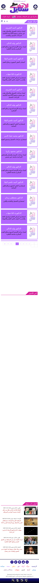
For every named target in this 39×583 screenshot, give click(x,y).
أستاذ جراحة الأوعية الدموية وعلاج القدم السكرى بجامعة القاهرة (13, 48)
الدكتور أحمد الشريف (13, 28)
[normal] (4, 21)
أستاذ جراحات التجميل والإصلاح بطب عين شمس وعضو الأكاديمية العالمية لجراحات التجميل (13, 95)
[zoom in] (2, 21)
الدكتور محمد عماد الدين (13, 136)
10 (4, 244)
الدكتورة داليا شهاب (13, 74)
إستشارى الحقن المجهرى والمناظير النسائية (14, 125)
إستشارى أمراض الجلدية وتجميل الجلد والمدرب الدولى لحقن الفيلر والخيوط (14, 79)
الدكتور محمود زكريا (14, 151)
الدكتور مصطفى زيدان (14, 198)
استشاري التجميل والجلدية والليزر (13, 201)
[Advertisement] (19, 270)
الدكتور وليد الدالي (14, 43)
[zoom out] (7, 21)
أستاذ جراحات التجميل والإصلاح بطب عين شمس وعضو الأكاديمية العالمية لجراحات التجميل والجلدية (13, 33)
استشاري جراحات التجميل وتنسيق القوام (14, 139)
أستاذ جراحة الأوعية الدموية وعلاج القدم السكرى (13, 109)
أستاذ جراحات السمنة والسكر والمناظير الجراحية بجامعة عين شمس (13, 156)
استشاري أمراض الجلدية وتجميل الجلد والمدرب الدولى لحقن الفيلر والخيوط (14, 218)
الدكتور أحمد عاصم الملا (13, 59)
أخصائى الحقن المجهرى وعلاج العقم (14, 62)
